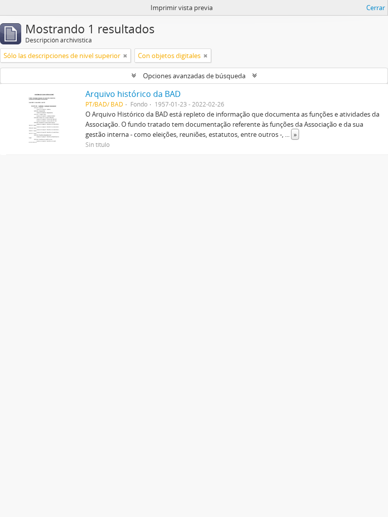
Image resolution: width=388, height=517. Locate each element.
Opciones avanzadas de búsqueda (194, 75)
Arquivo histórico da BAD (133, 93)
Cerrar (375, 7)
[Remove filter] (125, 55)
